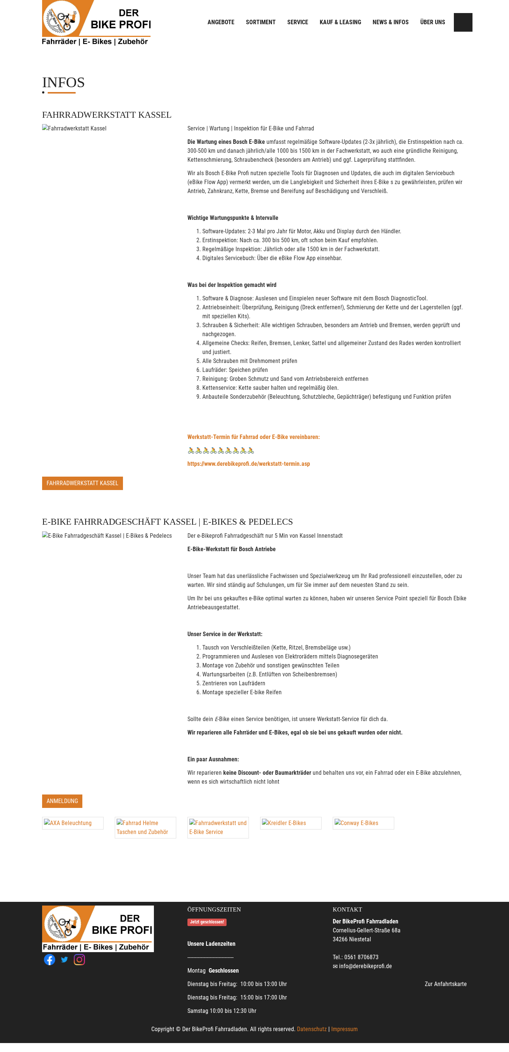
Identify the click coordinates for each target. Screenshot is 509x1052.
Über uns (432, 22)
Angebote (221, 22)
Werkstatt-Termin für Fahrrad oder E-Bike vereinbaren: (253, 436)
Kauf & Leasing (340, 22)
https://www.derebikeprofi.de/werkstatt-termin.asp (248, 463)
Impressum (344, 1029)
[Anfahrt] (463, 22)
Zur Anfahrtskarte (446, 984)
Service (297, 22)
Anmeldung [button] (62, 801)
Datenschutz (312, 1029)
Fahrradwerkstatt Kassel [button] (82, 483)
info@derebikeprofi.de (365, 966)
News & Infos (391, 22)
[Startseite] (96, 23)
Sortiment (261, 22)
